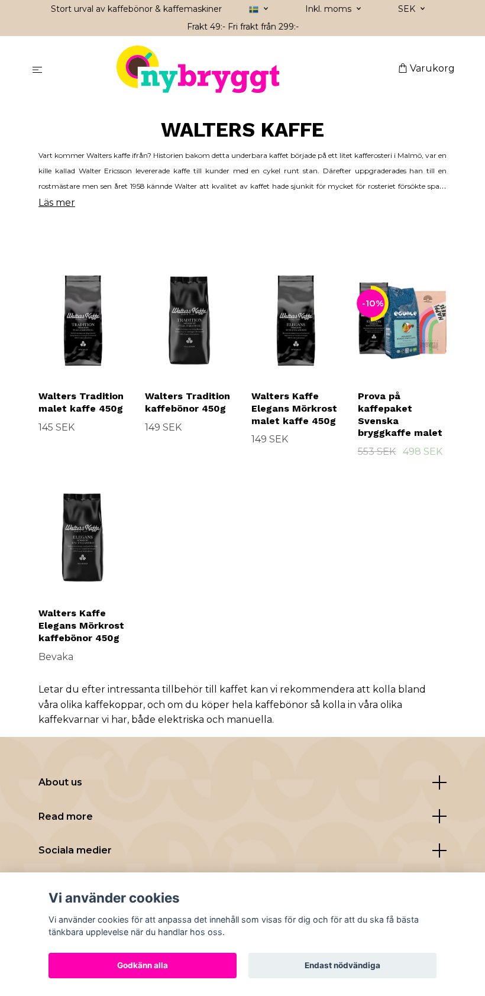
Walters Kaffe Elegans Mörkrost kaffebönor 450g (81, 625)
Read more (65, 816)
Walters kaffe (108, 155)
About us (60, 782)
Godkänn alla (142, 965)
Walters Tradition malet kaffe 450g (81, 402)
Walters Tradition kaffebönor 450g (187, 402)
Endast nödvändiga (342, 965)
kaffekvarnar (68, 719)
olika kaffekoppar (101, 704)
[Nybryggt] (223, 69)
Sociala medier (75, 850)
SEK (408, 9)
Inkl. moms (329, 9)
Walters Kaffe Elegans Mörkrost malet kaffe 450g (294, 408)
